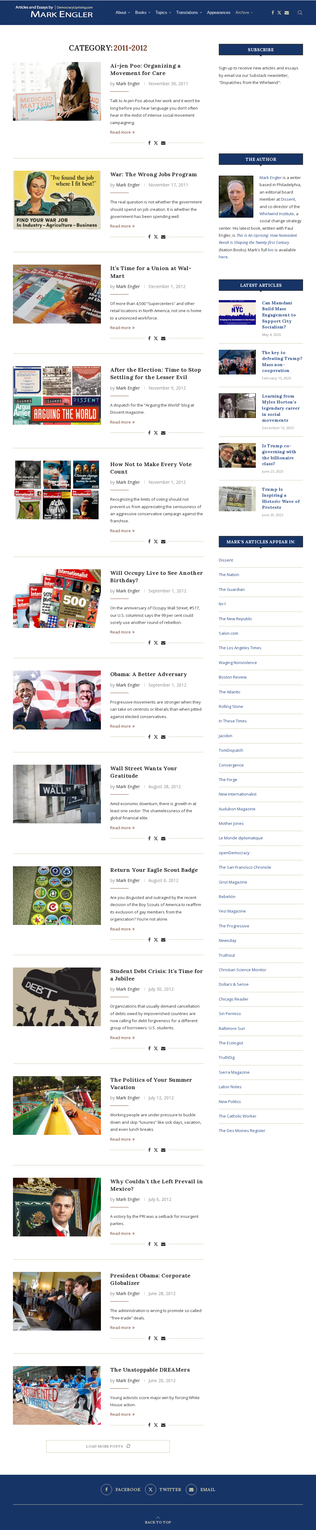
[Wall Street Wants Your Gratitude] (57, 794)
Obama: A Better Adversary (148, 674)
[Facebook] (273, 12)
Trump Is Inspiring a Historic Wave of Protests (281, 498)
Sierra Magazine (234, 1072)
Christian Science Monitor (242, 969)
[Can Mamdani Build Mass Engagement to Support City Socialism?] (237, 312)
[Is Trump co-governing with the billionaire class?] (237, 455)
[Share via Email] (163, 143)
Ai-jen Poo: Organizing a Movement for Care (145, 69)
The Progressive (234, 926)
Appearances (219, 12)
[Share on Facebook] (149, 143)
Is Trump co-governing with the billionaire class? (279, 455)
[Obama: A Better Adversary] (57, 700)
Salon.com (228, 633)
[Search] (300, 12)
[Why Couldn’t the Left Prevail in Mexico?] (57, 1207)
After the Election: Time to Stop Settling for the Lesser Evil (155, 373)
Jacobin (225, 735)
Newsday (227, 940)
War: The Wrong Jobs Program (153, 174)
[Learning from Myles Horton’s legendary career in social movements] (237, 405)
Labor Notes (230, 1086)
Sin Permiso (230, 1013)
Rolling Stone (231, 706)
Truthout (227, 955)
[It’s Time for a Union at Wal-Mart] (57, 294)
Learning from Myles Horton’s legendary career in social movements (281, 408)
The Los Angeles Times (240, 647)
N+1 (222, 604)
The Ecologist (231, 1043)
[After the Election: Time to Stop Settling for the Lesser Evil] (57, 395)
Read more (120, 132)
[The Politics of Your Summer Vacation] (57, 1105)
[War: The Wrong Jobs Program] (57, 200)
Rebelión (227, 896)
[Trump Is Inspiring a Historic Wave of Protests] (237, 499)
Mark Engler (128, 83)
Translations (187, 12)
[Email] (287, 12)
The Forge (228, 779)
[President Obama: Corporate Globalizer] (57, 1301)
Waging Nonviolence (238, 662)
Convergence (231, 765)
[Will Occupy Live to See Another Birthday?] (57, 598)
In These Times (233, 721)
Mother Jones (231, 823)
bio (271, 250)
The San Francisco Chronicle (245, 867)
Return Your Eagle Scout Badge (154, 869)
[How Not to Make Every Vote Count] (57, 490)
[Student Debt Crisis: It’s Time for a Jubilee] (57, 997)
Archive (242, 12)
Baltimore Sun (232, 1028)
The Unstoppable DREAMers (150, 1369)
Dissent (288, 199)
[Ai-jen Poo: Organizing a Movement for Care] (57, 91)
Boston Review (233, 677)
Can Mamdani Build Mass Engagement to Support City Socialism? (279, 315)
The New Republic (235, 618)
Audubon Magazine (237, 809)
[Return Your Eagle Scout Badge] (57, 895)
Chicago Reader (233, 999)
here (223, 257)
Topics (161, 12)
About (121, 12)
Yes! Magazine (232, 911)
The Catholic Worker (237, 1116)
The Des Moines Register (242, 1130)
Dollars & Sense (234, 984)
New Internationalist (237, 794)
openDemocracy (234, 852)
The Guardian (232, 589)
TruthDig (227, 1057)
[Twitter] (279, 12)
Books (141, 12)
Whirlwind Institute (277, 213)
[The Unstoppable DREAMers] (57, 1395)
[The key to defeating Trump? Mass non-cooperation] (237, 362)
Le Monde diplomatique (241, 838)
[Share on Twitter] (156, 143)
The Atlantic (229, 692)
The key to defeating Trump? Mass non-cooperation (282, 362)
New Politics (230, 1101)
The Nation (229, 574)
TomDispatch (231, 750)
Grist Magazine (233, 882)
